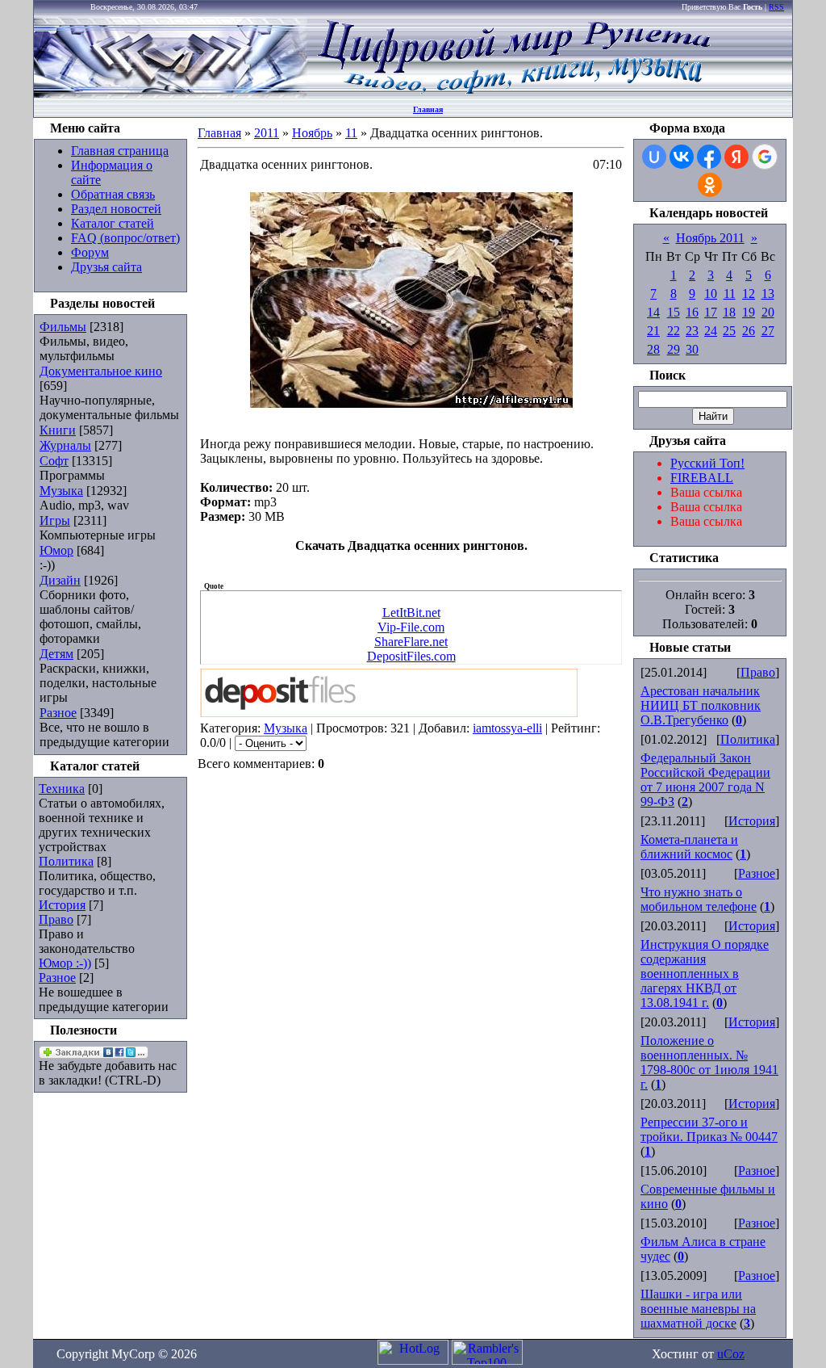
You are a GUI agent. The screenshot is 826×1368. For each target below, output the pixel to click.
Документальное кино (101, 371)
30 (692, 349)
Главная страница (120, 150)
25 (729, 331)
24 (710, 331)
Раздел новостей (116, 209)
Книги (58, 430)
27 (767, 331)
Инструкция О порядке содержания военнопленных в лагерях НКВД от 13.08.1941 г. (704, 973)
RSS (776, 6)
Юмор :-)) (65, 963)
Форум (90, 252)
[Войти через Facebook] (709, 157)
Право (56, 919)
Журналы (65, 445)
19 (748, 312)
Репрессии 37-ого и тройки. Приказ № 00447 (709, 1129)
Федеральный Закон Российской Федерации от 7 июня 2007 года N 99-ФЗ (705, 779)
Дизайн (60, 580)
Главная (428, 109)
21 (653, 331)
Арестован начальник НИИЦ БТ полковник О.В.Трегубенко (700, 705)
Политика (66, 861)
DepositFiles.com (411, 656)
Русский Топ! (707, 463)
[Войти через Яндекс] (736, 157)
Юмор (56, 550)
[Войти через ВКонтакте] (682, 157)
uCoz (731, 1354)
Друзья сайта (106, 267)
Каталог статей (112, 223)
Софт (54, 461)
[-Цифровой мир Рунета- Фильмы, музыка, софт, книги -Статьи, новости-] (513, 93)
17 (710, 312)
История (62, 905)
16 (692, 312)
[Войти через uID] (654, 157)
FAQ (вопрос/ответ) (125, 238)
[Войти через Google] (765, 157)
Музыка (61, 490)
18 (729, 312)
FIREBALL (701, 478)
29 (673, 349)
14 (653, 312)
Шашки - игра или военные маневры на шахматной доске (698, 1308)
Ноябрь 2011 (710, 238)
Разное (58, 713)
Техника (62, 788)
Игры (55, 520)
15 (673, 312)
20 (767, 312)
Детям (56, 654)
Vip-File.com (411, 627)
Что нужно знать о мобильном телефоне (698, 899)
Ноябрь (312, 133)
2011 (266, 133)
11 (351, 133)
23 (692, 331)
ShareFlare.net (411, 641)
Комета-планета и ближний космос (689, 847)
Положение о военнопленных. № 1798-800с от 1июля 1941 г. (709, 1062)
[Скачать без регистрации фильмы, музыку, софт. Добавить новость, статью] (171, 93)
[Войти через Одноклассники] (710, 185)
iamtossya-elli (507, 728)
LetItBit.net (411, 612)
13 (767, 293)
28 (653, 349)
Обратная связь (113, 194)
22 (673, 331)
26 (748, 331)
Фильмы (63, 327)
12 (748, 293)
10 (710, 293)
